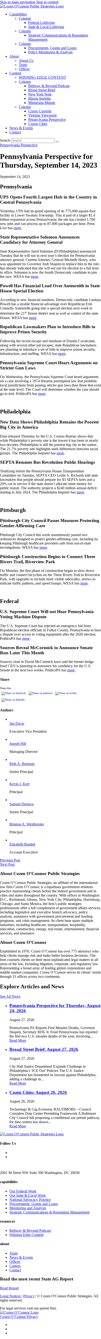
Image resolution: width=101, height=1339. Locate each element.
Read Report (9, 1288)
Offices (24, 69)
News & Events (21, 128)
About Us (26, 61)
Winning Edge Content (26, 1235)
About (14, 56)
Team (23, 65)
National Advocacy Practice (30, 1200)
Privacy (29, 1296)
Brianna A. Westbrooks (26, 824)
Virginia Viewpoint (42, 115)
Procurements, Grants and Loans (52, 48)
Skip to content (47, 2)
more (17, 228)
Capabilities (18, 14)
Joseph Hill (17, 744)
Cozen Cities (37, 124)
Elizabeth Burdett (22, 844)
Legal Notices (10, 1296)
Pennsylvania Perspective (47, 119)
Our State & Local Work (27, 1195)
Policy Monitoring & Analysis (50, 52)
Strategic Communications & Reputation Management (49, 1212)
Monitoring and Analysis (27, 1208)
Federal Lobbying (41, 23)
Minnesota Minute (41, 103)
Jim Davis (16, 723)
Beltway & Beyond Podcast (49, 86)
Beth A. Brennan (22, 764)
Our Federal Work (22, 1191)
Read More (17, 1040)
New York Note (40, 94)
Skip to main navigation (17, 2)
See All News (10, 996)
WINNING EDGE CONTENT (42, 77)
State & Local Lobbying (46, 27)
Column (25, 18)
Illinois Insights (39, 98)
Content (15, 73)
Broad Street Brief (41, 90)
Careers (15, 1266)
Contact (15, 132)
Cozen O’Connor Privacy (19, 1317)
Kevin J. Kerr (19, 784)
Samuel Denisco (21, 804)
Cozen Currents (39, 111)
